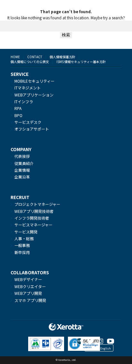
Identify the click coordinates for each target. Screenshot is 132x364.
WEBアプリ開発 (28, 293)
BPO (18, 115)
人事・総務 (24, 238)
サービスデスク (27, 122)
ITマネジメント (27, 87)
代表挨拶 (22, 156)
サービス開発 (25, 231)
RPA (17, 108)
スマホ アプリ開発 (30, 300)
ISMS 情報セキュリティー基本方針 (81, 61)
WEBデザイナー (28, 279)
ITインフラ (23, 101)
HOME (15, 56)
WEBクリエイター (30, 286)
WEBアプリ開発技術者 (34, 211)
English (105, 348)
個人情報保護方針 (62, 56)
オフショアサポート (31, 129)
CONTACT (34, 56)
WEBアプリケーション (34, 94)
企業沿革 (22, 176)
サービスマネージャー (33, 224)
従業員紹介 (24, 163)
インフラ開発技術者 (31, 218)
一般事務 (22, 245)
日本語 (91, 348)
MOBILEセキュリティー (34, 81)
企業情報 (22, 170)
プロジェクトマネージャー (37, 204)
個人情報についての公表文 (30, 61)
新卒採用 (22, 252)
